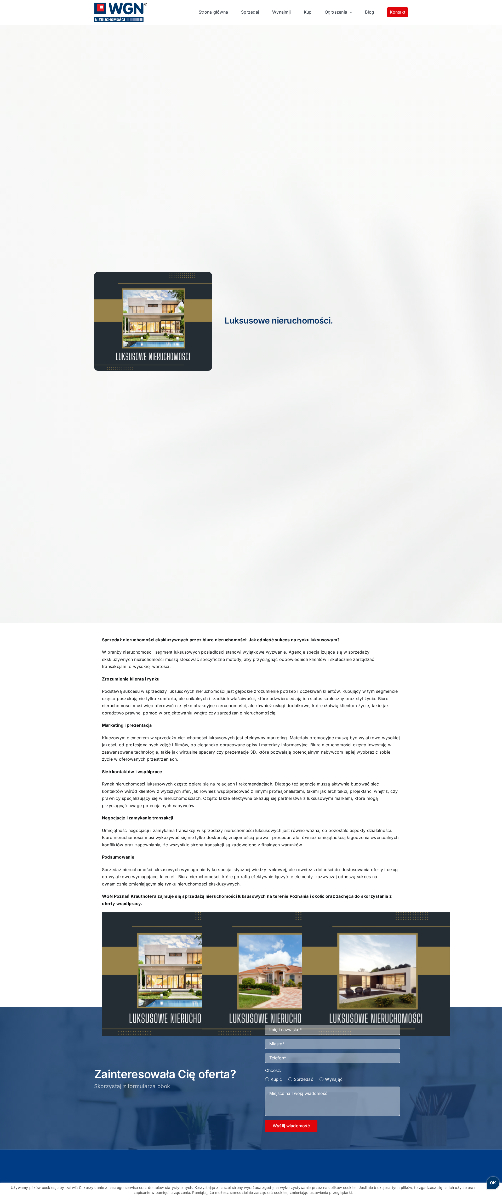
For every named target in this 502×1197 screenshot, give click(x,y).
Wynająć (334, 1079)
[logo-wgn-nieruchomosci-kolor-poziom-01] (120, 4)
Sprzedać (303, 1079)
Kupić (276, 1079)
